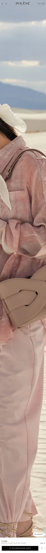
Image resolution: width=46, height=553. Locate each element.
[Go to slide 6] (26, 534)
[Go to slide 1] (18, 534)
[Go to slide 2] (19, 534)
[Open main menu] (2, 3)
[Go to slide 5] (24, 534)
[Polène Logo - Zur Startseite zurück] (22, 3)
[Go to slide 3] (21, 534)
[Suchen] (6, 4)
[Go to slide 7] (27, 534)
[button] (42, 548)
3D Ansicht (39, 534)
